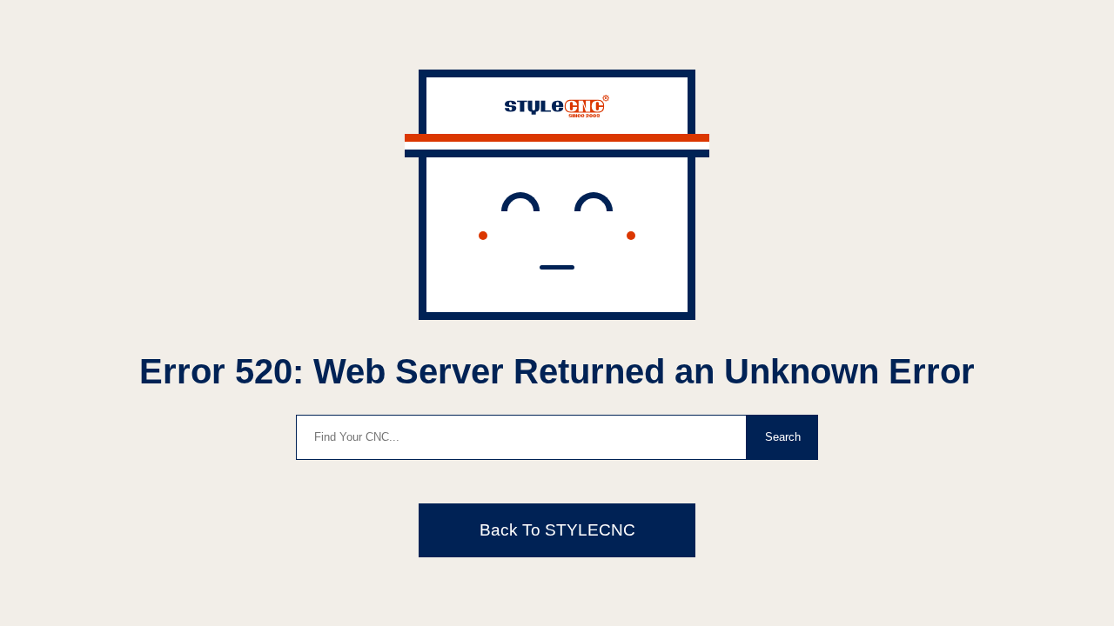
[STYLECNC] (557, 112)
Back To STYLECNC (557, 530)
